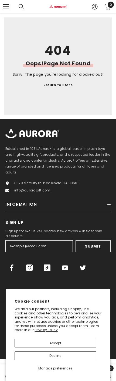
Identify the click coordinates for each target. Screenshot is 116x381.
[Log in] (94, 6)
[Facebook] (11, 268)
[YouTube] (65, 268)
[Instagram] (29, 268)
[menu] (6, 6)
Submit (93, 246)
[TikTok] (47, 268)
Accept (55, 343)
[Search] (21, 6)
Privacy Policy (46, 330)
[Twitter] (83, 268)
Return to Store (58, 85)
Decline (55, 355)
